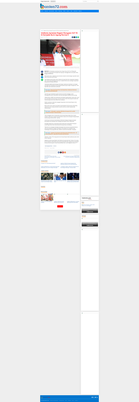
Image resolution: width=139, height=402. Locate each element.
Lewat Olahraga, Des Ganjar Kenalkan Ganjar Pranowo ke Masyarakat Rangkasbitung (71, 156)
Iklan (66, 400)
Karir (73, 400)
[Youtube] (63, 152)
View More (60, 206)
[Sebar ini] (72, 37)
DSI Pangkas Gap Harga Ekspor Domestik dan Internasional (89, 210)
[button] (98, 1)
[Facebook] (59, 152)
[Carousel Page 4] (91, 225)
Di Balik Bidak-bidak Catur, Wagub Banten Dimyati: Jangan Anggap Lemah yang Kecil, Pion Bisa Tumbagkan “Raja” (90, 223)
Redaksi (69, 400)
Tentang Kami (61, 400)
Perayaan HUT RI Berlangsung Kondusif (48, 163)
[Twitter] (61, 152)
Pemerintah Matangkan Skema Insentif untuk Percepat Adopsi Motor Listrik (46, 181)
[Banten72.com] (53, 6)
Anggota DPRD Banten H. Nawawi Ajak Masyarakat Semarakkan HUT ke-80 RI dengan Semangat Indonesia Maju (50, 167)
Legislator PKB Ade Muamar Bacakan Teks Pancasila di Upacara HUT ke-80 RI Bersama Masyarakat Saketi (69, 164)
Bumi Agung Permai (48, 145)
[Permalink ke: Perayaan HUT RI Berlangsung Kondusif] (47, 197)
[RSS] (65, 152)
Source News (52, 148)
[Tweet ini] (74, 37)
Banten (42, 37)
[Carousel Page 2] (88, 225)
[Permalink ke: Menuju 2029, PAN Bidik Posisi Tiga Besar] (60, 176)
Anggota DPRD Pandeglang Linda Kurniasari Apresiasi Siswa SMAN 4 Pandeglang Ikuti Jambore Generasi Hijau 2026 (73, 181)
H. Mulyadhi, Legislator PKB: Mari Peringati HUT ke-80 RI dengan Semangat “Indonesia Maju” (70, 167)
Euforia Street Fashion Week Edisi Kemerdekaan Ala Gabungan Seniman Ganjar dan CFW (52, 157)
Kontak (76, 400)
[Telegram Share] (76, 37)
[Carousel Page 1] (87, 225)
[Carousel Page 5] (92, 225)
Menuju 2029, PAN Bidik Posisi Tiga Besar (60, 181)
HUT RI (55, 145)
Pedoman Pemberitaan (54, 400)
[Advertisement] (69, 20)
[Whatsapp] (78, 37)
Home (42, 30)
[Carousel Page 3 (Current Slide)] (89, 225)
